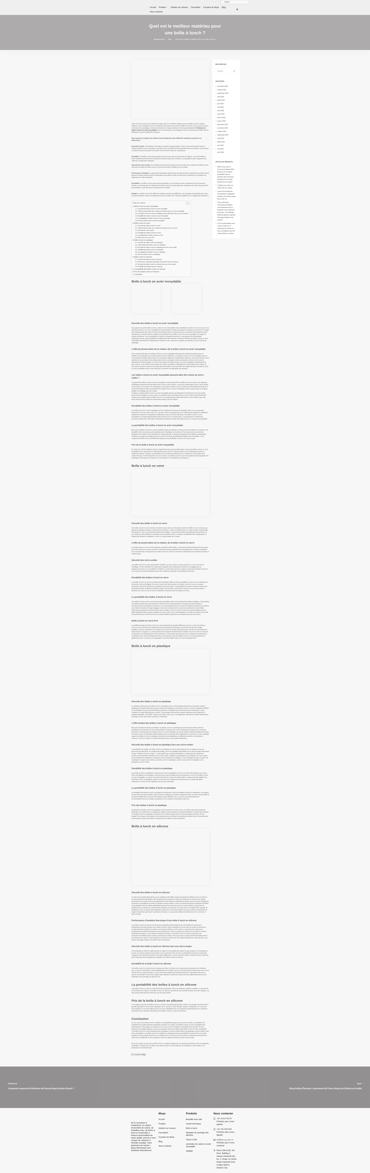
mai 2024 (220, 149)
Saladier (189, 1151)
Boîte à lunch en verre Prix (146, 237)
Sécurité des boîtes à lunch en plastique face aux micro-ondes (157, 247)
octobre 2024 (221, 131)
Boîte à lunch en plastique (143, 240)
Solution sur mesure (179, 7)
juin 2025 (220, 103)
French (226, 2)
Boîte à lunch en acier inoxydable (146, 206)
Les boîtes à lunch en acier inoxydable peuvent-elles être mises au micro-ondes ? (163, 213)
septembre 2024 (222, 135)
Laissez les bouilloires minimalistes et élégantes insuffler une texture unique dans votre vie (226, 195)
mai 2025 (220, 107)
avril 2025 (220, 110)
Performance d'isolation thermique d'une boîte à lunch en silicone (158, 262)
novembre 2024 (222, 128)
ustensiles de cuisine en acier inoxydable (198, 1145)
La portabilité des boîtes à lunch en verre (150, 235)
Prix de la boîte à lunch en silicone (146, 272)
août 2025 (220, 97)
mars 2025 (221, 114)
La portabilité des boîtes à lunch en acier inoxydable (154, 218)
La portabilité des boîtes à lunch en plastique (151, 252)
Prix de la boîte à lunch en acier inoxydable (151, 220)
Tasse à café (191, 1139)
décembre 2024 (222, 124)
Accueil (153, 7)
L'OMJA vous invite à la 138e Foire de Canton (225, 187)
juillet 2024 (221, 142)
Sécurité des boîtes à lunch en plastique (150, 242)
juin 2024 (220, 145)
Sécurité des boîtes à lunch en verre (149, 225)
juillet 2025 (221, 100)
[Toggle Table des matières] (187, 203)
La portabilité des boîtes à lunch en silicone (149, 269)
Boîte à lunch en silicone (143, 257)
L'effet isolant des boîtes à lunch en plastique (152, 245)
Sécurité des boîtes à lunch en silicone (150, 259)
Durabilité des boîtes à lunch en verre (149, 233)
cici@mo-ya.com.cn (225, 1140)
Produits (162, 7)
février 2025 (221, 117)
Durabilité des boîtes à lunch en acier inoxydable (153, 216)
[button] (237, 9)
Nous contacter (156, 12)
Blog (224, 7)
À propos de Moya (211, 7)
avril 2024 (220, 152)
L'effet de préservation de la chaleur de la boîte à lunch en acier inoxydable (161, 211)
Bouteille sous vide (194, 1119)
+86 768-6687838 (224, 1129)
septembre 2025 (222, 93)
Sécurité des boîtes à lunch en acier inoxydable (152, 209)
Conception (195, 7)
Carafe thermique (193, 1124)
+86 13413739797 (224, 1118)
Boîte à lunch (191, 1128)
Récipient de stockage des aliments (197, 1134)
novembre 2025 (222, 86)
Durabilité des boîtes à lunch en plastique (150, 249)
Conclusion (138, 274)
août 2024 (220, 138)
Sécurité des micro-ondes (146, 230)
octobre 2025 (221, 90)
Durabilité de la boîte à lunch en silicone (150, 266)
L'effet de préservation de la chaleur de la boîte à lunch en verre (157, 228)
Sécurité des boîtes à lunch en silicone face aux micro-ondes (157, 264)
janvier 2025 (221, 121)
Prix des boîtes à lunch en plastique (149, 254)
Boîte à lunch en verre (142, 223)
